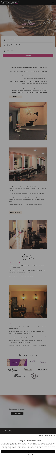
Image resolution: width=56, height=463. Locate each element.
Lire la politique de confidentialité (10, 449)
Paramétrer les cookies (28, 454)
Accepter (28, 452)
